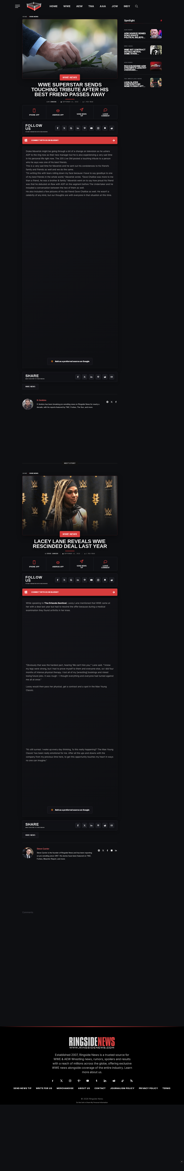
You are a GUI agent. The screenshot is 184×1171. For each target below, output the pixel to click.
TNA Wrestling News (133, 78)
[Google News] (71, 128)
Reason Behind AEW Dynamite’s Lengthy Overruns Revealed (135, 68)
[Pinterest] (84, 128)
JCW (115, 6)
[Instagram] (98, 128)
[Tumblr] (96, 1080)
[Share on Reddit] (105, 377)
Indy (127, 6)
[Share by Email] (111, 377)
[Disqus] (69, 954)
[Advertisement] (70, 332)
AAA (103, 6)
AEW (79, 6)
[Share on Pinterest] (98, 377)
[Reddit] (111, 128)
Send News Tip (22, 1088)
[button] (136, 6)
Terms (166, 1088)
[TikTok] (122, 1080)
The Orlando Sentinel (55, 603)
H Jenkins (52, 102)
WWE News (33, 16)
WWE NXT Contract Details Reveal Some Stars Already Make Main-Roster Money (135, 52)
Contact (100, 1088)
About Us (84, 1088)
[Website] (107, 401)
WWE (66, 6)
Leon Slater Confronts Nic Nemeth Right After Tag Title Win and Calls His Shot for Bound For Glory (135, 84)
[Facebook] (57, 128)
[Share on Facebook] (77, 377)
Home (54, 6)
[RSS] (131, 1080)
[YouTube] (91, 128)
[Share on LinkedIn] (91, 377)
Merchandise (65, 1088)
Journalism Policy (122, 1088)
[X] (64, 128)
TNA (91, 6)
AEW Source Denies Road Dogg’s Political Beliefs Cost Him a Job (135, 35)
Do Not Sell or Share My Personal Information (92, 1102)
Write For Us (44, 1088)
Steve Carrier (52, 554)
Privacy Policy (148, 1088)
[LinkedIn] (77, 128)
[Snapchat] (105, 128)
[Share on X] (84, 377)
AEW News (128, 30)
